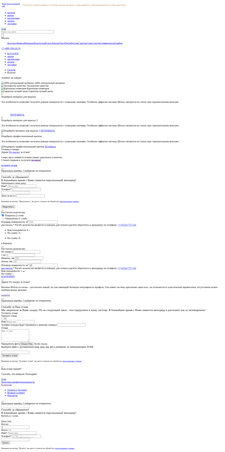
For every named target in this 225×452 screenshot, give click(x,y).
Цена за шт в (8, 195)
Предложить (8, 207)
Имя (3, 321)
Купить (5, 443)
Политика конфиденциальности (18, 382)
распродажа (13, 18)
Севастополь (93, 43)
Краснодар (39, 43)
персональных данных (69, 201)
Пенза (68, 43)
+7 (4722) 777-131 (127, 225)
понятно (5, 295)
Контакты (12, 395)
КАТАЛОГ (13, 53)
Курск (48, 43)
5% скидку (14, 152)
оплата (10, 21)
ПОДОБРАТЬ (17, 114)
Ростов (74, 43)
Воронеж (29, 43)
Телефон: (7, 189)
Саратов (82, 43)
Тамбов (118, 43)
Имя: (4, 186)
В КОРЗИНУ (8, 276)
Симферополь (107, 43)
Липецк (55, 43)
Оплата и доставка (17, 390)
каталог (11, 12)
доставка (12, 23)
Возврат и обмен (16, 392)
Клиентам (6, 384)
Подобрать (50, 146)
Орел (62, 43)
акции (10, 15)
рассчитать (7, 225)
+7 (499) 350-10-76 (10, 48)
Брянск (20, 43)
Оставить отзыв (9, 355)
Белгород (12, 43)
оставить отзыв (9, 165)
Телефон (29, 325)
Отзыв (4, 328)
